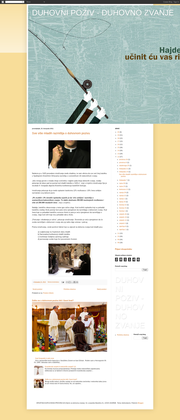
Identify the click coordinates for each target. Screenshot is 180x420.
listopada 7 (123, 180)
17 (118, 141)
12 (118, 157)
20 (118, 132)
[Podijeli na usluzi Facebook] (74, 282)
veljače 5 (122, 223)
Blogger (140, 403)
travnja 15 (123, 208)
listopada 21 (123, 169)
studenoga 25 (124, 165)
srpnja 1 (122, 199)
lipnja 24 (122, 202)
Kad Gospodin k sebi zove (44, 358)
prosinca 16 (123, 159)
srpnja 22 (122, 196)
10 (118, 236)
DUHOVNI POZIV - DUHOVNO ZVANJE (103, 12)
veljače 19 (123, 217)
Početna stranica (70, 289)
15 (118, 147)
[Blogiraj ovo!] (69, 282)
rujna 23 (122, 186)
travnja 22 (123, 205)
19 (118, 135)
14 (118, 150)
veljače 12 (123, 220)
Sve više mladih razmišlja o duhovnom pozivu (61, 133)
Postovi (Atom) (48, 293)
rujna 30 (122, 183)
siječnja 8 (123, 226)
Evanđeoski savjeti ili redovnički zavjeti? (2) (60, 367)
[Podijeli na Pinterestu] (77, 282)
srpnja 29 (122, 192)
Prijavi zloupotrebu (123, 249)
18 (118, 138)
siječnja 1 (123, 229)
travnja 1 (122, 211)
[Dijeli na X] (72, 282)
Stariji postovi (101, 289)
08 (118, 243)
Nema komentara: (54, 282)
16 (118, 144)
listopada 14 (123, 172)
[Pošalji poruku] (62, 282)
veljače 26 (123, 214)
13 (118, 154)
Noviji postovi (37, 289)
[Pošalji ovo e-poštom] (67, 282)
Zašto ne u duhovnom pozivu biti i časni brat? (53, 300)
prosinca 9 (123, 162)
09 (118, 239)
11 (118, 233)
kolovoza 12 (123, 189)
